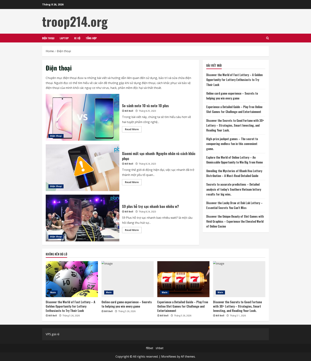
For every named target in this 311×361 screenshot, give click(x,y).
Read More (133, 129)
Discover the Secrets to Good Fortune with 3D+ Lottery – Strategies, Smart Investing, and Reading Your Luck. (235, 125)
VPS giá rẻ (52, 334)
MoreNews (168, 356)
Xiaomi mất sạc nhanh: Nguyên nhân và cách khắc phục (82, 167)
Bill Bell (129, 110)
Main (53, 292)
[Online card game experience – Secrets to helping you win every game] (128, 279)
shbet (159, 348)
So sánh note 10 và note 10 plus (82, 117)
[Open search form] (267, 38)
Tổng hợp (91, 38)
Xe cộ (77, 38)
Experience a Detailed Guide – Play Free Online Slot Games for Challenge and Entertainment (182, 306)
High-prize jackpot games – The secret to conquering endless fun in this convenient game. (232, 144)
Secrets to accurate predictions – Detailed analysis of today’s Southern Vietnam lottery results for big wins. (233, 189)
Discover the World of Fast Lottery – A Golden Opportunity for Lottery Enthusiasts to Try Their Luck (234, 80)
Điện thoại (48, 38)
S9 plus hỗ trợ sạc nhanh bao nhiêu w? (82, 218)
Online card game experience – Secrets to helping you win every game (127, 304)
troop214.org (75, 21)
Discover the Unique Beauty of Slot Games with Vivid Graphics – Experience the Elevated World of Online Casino (235, 221)
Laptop (64, 38)
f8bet (149, 348)
